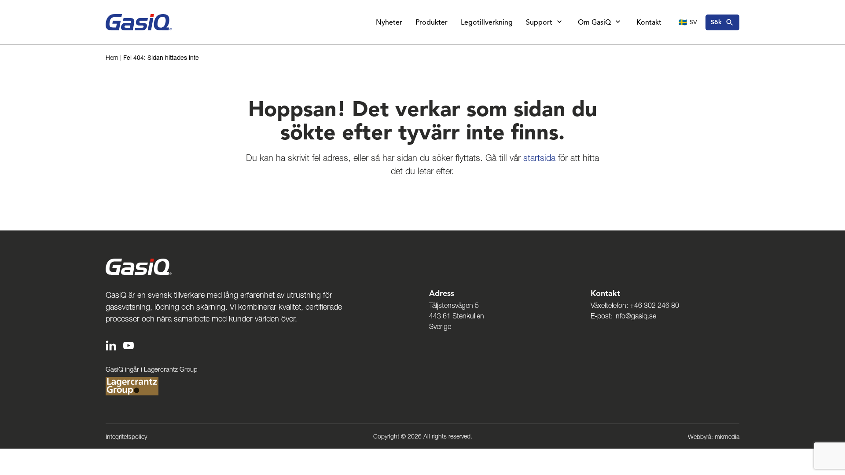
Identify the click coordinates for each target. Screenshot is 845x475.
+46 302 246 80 (654, 305)
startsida (539, 158)
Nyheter (389, 22)
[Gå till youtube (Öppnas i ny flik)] (128, 345)
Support (539, 22)
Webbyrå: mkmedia (713, 437)
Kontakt (648, 22)
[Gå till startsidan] (139, 22)
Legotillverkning (487, 22)
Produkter (431, 22)
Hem (112, 58)
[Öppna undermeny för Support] (559, 22)
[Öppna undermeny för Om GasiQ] (618, 22)
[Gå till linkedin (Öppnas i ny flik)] (111, 345)
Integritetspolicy (126, 437)
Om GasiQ (594, 22)
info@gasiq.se (635, 315)
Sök (716, 22)
